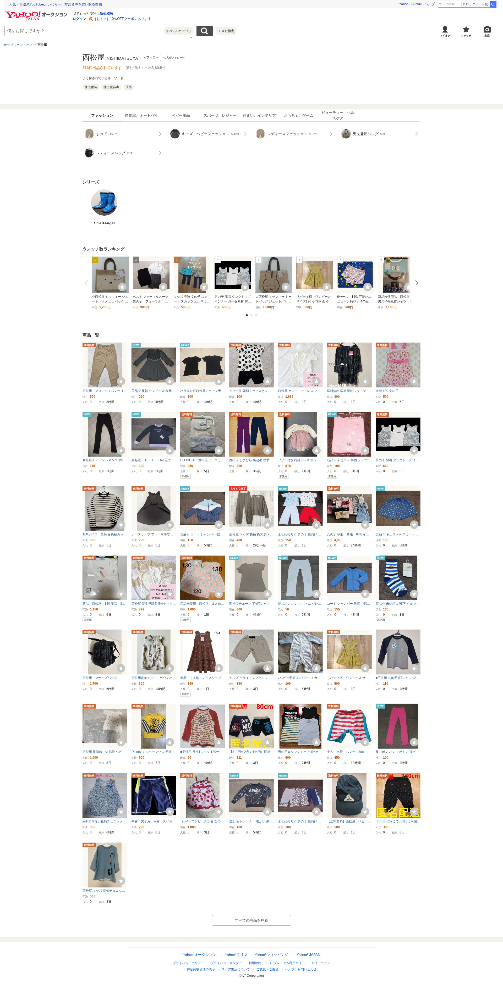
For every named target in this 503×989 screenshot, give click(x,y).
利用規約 (255, 963)
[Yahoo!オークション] (37, 12)
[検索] (493, 4)
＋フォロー (151, 57)
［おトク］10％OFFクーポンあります (122, 19)
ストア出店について (236, 969)
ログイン (79, 19)
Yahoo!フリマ (236, 955)
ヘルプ (430, 4)
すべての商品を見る (251, 920)
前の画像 (87, 283)
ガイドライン (320, 963)
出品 (487, 35)
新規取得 (106, 13)
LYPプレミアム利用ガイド (286, 963)
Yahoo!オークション (199, 955)
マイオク (445, 35)
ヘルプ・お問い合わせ (300, 969)
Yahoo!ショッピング (271, 955)
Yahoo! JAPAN (410, 4)
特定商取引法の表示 (201, 969)
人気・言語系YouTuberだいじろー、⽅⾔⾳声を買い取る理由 (55, 4)
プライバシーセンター (226, 963)
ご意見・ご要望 (267, 969)
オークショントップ (18, 45)
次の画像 (415, 283)
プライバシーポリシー (188, 963)
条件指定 (226, 31)
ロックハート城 (477, 4)
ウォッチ (466, 35)
